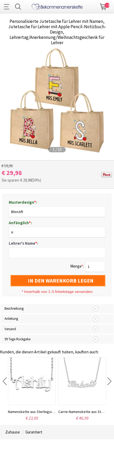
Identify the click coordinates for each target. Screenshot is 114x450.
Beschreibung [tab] (14, 308)
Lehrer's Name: (23, 243)
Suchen (18, 6)
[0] (103, 6)
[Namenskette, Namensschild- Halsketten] (57, 6)
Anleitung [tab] (11, 318)
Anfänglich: (20, 222)
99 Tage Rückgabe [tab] (17, 339)
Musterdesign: (23, 202)
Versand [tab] (10, 329)
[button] (4, 381)
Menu (8, 6)
